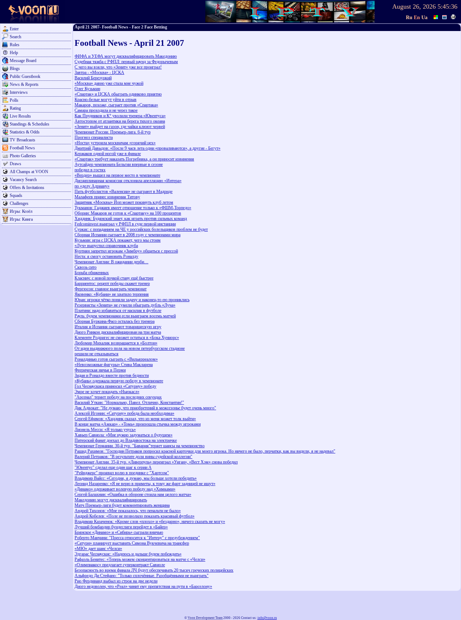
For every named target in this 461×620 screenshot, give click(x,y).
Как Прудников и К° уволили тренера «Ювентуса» (120, 115)
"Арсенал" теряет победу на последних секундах (118, 397)
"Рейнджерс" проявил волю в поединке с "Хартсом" (122, 472)
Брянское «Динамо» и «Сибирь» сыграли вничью (119, 532)
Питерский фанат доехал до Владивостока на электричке (126, 440)
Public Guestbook (25, 76)
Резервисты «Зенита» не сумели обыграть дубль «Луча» (125, 305)
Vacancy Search (23, 179)
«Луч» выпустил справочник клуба (106, 245)
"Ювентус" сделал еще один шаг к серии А (113, 467)
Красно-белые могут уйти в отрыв (105, 99)
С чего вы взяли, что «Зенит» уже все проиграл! (118, 67)
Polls (14, 100)
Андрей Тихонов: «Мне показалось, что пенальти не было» (128, 510)
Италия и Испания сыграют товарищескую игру (118, 326)
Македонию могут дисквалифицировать (111, 499)
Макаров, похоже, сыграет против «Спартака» (116, 104)
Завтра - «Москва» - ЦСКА (99, 72)
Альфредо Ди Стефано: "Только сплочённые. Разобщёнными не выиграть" (142, 575)
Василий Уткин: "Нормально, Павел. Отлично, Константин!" (129, 402)
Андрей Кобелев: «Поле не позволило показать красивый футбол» (134, 516)
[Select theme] (436, 16)
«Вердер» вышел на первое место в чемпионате (117, 175)
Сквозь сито (86, 267)
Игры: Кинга (21, 219)
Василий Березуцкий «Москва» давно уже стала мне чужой (109, 80)
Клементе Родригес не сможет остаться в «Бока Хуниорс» (127, 337)
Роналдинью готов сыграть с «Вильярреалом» (116, 359)
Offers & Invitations (27, 187)
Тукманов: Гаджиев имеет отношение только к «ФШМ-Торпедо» (133, 207)
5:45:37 (447, 6)
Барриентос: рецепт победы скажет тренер (112, 283)
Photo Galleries (23, 155)
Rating (15, 108)
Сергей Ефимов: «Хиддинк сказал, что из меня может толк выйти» (135, 418)
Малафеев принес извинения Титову (107, 196)
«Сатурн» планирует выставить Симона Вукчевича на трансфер (132, 543)
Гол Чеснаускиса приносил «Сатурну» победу (115, 386)
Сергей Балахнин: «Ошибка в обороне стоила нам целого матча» (133, 494)
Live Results (20, 116)
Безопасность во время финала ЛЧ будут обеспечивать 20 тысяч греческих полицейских (154, 570)
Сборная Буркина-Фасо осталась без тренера (115, 321)
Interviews (19, 92)
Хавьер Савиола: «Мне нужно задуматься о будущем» (124, 434)
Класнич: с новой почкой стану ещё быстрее (114, 278)
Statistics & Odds (25, 132)
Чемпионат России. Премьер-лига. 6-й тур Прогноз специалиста (113, 134)
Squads (16, 195)
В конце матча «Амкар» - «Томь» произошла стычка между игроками (138, 424)
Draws (15, 163)
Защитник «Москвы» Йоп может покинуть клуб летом (124, 202)
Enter (14, 28)
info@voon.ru (267, 618)
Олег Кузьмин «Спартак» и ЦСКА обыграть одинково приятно (118, 91)
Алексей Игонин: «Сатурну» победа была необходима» (124, 413)
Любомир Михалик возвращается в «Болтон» (116, 343)
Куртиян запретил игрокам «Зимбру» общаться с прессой (126, 251)
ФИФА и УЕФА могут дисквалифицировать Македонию (126, 56)
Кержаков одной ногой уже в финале (108, 153)
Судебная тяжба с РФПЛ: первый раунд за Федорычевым (126, 61)
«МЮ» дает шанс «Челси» (98, 548)
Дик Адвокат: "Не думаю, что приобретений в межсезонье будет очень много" (145, 407)
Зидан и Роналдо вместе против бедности (112, 375)
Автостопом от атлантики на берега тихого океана (120, 121)
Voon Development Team (205, 618)
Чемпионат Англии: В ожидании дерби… (111, 261)
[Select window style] (444, 16)
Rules (14, 44)
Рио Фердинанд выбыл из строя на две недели (116, 581)
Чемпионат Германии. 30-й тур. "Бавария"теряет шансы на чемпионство (140, 445)
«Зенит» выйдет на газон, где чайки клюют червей (120, 126)
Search (15, 36)
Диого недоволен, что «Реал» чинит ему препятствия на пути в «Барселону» (143, 586)
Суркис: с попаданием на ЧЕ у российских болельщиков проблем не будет (141, 229)
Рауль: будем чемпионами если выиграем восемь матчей (125, 315)
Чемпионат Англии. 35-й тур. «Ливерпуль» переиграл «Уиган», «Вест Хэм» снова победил (156, 462)
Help (14, 52)
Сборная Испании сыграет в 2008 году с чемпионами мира (127, 234)
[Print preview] (453, 16)
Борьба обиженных (92, 272)
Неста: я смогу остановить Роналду (106, 256)
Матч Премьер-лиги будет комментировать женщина (122, 505)
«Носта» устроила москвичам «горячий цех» (115, 142)
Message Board (23, 60)
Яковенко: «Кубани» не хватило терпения (112, 294)
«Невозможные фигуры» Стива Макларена (114, 364)
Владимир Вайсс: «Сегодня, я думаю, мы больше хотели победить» (136, 478)
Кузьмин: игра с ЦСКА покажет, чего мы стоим (118, 240)
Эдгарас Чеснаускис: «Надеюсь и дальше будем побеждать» (128, 554)
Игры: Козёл (21, 211)
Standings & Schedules (29, 124)
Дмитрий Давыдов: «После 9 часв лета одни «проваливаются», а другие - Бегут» (147, 148)
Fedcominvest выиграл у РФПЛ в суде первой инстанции (125, 224)
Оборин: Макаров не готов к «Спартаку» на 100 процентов (128, 213)
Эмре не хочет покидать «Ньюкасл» (107, 391)
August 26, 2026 (414, 6)
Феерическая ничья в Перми (100, 370)
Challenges (19, 203)
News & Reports (24, 84)
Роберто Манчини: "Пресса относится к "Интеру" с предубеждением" (137, 537)
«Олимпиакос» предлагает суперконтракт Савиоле (120, 564)
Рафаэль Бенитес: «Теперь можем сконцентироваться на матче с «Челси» (140, 559)
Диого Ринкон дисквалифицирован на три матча (118, 332)
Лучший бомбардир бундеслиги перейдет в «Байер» (121, 526)
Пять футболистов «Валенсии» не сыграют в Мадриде (124, 191)
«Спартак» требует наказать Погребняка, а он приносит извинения (134, 159)
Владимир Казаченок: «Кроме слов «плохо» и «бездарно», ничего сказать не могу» (150, 521)
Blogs (15, 68)
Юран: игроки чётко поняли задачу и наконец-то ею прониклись (132, 299)
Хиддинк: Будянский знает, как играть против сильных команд (131, 218)
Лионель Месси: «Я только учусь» (105, 429)
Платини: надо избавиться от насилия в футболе (118, 310)
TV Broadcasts (22, 139)
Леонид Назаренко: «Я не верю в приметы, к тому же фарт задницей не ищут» (145, 483)
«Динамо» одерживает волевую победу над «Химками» (125, 489)
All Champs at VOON (29, 171)
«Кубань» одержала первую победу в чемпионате (119, 380)
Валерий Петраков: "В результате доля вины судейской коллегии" (133, 456)
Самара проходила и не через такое (106, 110)
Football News (22, 147)
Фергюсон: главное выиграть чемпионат (111, 288)
